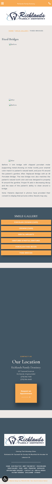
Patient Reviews (18, 472)
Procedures (41, 466)
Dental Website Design (12, 481)
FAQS (20, 468)
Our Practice (16, 466)
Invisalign (41, 468)
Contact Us (28, 470)
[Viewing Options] (5, 479)
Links (25, 468)
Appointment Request (15, 470)
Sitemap (37, 472)
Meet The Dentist (29, 466)
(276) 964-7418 (26, 377)
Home (11, 31)
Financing (32, 468)
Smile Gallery (21, 31)
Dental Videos (40, 470)
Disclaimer (29, 472)
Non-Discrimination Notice (39, 481)
